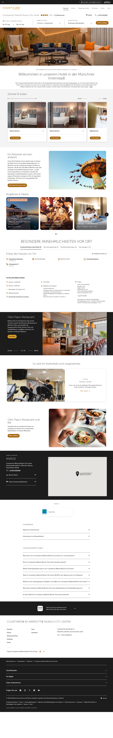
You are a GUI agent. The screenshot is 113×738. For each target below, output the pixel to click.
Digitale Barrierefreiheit (89, 702)
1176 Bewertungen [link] (59, 15)
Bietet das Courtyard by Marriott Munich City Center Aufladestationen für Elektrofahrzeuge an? (52, 588)
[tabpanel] (56, 333)
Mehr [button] (91, 86)
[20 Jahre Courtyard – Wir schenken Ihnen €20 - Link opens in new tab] (56, 213)
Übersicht (65, 8)
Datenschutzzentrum (70, 702)
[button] (90, 2)
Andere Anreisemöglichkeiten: (18, 482)
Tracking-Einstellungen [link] (11, 702)
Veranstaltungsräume (93, 259)
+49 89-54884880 (102, 15)
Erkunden (12, 336)
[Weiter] (107, 214)
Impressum (34, 632)
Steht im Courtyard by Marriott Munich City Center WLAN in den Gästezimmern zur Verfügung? (53, 575)
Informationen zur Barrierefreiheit (33, 536)
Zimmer (73, 8)
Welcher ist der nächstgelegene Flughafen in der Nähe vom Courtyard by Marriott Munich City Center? (55, 581)
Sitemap (26, 704)
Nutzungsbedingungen (30, 702)
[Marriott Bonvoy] (106, 2)
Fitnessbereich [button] (13, 264)
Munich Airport (13, 475)
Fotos (108, 8)
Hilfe (31, 704)
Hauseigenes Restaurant (16, 259)
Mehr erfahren (84, 391)
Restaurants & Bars (83, 8)
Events (102, 8)
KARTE (90, 15)
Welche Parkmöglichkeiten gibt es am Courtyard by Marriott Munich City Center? (48, 568)
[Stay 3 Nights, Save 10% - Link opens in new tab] (90, 213)
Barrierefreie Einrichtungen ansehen (19, 296)
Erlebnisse (95, 8)
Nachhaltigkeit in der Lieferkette (14, 704)
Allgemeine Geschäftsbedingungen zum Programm (50, 702)
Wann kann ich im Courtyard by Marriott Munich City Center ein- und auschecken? (49, 555)
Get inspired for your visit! (17, 185)
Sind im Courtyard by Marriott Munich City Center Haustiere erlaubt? (44, 562)
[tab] (30, 247)
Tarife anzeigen (15, 138)
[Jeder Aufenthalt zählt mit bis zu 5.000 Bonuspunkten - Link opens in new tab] (22, 213)
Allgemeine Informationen (31, 530)
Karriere (21, 702)
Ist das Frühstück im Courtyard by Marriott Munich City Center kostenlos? (46, 594)
